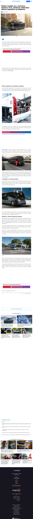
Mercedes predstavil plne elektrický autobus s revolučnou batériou (13, 134)
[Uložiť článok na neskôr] (3, 39)
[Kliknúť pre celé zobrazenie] (16, 24)
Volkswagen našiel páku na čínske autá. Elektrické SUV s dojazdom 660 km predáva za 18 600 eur (16, 424)
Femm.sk (18, 498)
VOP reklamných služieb (16, 514)
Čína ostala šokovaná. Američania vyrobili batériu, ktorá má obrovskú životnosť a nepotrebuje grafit (16, 427)
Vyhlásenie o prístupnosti (16, 507)
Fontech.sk (15, 498)
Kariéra (16, 483)
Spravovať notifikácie (16, 485)
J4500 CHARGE (4, 149)
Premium (28, 1)
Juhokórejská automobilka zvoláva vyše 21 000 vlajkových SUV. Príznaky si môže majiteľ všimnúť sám (15, 430)
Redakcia (16, 480)
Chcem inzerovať (16, 478)
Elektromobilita (12, 290)
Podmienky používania (16, 509)
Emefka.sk (18, 497)
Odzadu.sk (14, 497)
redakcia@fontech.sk (28, 293)
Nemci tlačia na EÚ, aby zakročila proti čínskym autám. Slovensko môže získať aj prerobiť (15, 432)
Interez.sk (18, 496)
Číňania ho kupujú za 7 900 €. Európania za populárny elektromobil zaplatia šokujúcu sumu (16, 434)
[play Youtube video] (16, 162)
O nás (16, 479)
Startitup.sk (15, 496)
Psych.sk (18, 500)
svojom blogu (10, 70)
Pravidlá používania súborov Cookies (16, 508)
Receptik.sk (18, 499)
